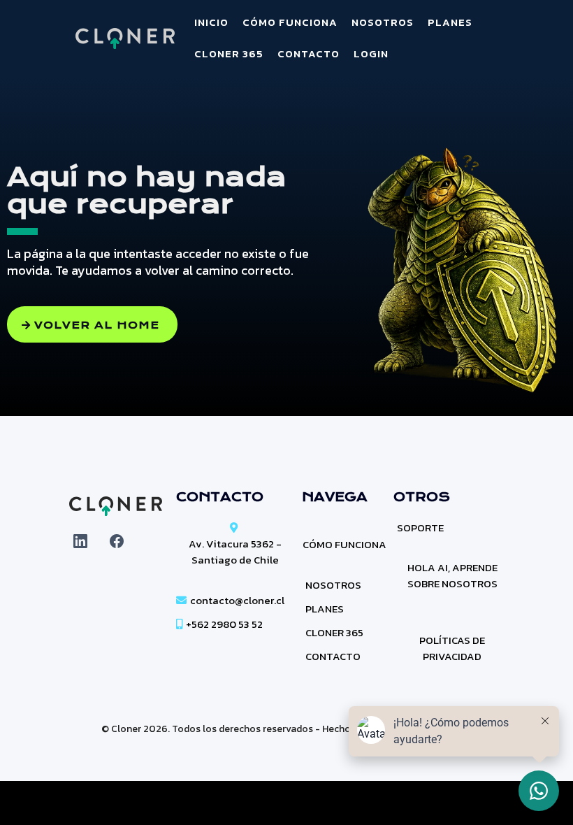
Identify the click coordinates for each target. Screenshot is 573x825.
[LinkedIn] (80, 541)
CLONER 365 (228, 53)
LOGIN (371, 53)
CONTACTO (308, 53)
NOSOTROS (382, 22)
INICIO (211, 22)
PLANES (450, 22)
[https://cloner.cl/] (125, 38)
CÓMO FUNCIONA (290, 22)
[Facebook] (117, 541)
